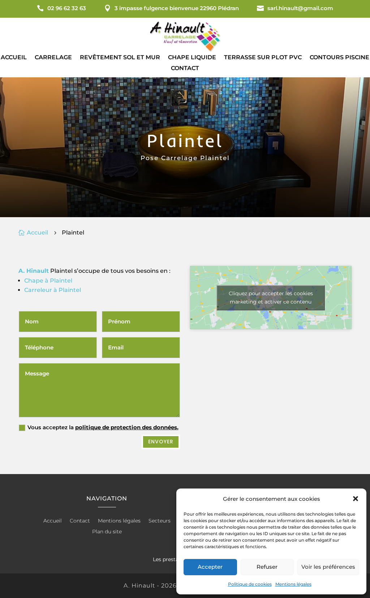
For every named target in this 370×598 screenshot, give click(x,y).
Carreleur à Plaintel (52, 290)
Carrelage (53, 58)
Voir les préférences (328, 566)
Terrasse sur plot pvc (263, 58)
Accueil (14, 58)
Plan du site (107, 532)
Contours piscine (339, 58)
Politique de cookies (250, 584)
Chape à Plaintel (48, 280)
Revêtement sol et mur (120, 58)
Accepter (210, 566)
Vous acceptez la (102, 427)
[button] (355, 498)
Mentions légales (293, 584)
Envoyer (160, 441)
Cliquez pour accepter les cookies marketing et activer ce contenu (271, 297)
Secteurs (160, 521)
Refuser (267, 566)
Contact (185, 69)
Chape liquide (192, 58)
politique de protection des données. (126, 427)
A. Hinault (33, 270)
